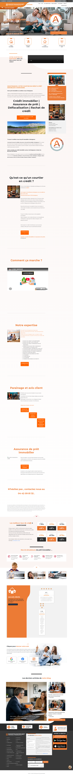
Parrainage (9, 745)
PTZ (16, 749)
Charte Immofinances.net (11, 763)
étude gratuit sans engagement (61, 575)
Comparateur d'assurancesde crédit (28, 727)
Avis (42, 3)
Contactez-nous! (16, 540)
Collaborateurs (47, 3)
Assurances (18, 739)
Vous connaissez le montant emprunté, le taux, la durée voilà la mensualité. (14, 557)
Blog (17, 763)
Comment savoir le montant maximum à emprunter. (37, 557)
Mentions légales (19, 764)
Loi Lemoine (9, 747)
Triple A (64, 3)
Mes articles (63, 5)
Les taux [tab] (28, 738)
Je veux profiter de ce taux (59, 32)
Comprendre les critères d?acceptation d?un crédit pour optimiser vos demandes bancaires (56, 714)
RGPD (8, 766)
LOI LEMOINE (60, 3)
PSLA (8, 758)
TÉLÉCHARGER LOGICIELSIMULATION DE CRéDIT (62, 728)
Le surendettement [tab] (30, 747)
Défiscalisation (9, 749)
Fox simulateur (18, 756)
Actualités (18, 761)
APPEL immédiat (41, 575)
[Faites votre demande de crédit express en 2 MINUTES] (9, 727)
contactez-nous (45, 753)
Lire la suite (51, 697)
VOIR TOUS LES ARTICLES (56, 719)
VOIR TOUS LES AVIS (13, 604)
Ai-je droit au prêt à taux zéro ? (60, 556)
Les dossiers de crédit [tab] (29, 742)
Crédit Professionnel (10, 752)
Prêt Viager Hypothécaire (20, 747)
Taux (39, 3)
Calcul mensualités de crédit (20, 753)
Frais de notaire (19, 755)
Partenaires (18, 737)
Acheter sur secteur (19, 742)
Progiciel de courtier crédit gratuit (19, 746)
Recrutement (54, 3)
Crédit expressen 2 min (13, 727)
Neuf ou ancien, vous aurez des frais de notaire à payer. (26, 557)
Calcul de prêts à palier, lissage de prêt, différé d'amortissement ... (49, 557)
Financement (9, 756)
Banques (8, 739)
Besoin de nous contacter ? (20, 575)
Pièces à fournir (19, 758)
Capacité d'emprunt (10, 755)
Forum (8, 764)
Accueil (8, 737)
